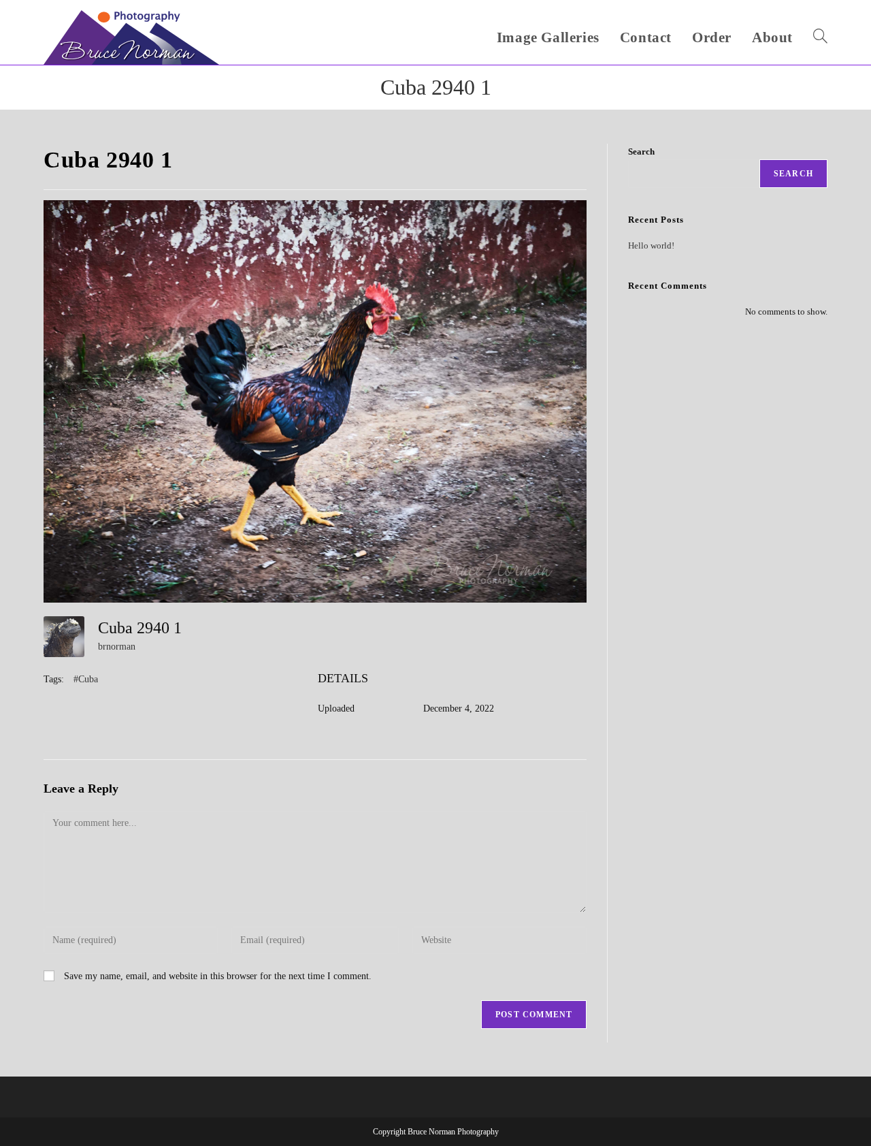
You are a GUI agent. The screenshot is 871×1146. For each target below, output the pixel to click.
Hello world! (651, 245)
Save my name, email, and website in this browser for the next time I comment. (218, 976)
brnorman (116, 646)
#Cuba (85, 679)
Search (641, 151)
